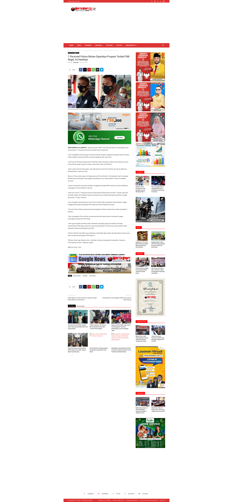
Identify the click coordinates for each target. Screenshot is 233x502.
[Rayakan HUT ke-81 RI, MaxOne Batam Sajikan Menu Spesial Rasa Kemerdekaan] (142, 236)
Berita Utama (76, 50)
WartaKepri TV (131, 45)
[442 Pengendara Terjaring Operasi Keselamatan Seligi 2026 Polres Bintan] (99, 340)
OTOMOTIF (140, 172)
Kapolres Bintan (77, 275)
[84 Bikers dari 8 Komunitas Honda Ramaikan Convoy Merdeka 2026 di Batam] (142, 180)
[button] (163, 45)
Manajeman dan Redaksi (105, 500)
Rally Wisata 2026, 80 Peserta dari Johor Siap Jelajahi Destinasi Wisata (158, 409)
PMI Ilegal (85, 275)
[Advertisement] (132, 9)
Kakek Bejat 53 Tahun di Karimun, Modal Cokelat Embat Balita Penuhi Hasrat (82, 299)
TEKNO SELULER (141, 321)
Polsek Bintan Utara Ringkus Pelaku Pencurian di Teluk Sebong (116, 299)
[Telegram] (101, 70)
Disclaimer (162, 500)
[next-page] (72, 355)
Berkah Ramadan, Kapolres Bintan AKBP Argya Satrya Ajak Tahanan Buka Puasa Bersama (77, 349)
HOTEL (139, 227)
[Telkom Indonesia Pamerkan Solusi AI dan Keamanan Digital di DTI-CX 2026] (158, 330)
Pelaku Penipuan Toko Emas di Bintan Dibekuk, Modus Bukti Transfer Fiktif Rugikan (98, 326)
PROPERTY (140, 253)
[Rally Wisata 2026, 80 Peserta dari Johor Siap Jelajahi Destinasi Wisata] (158, 401)
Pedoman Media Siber (118, 500)
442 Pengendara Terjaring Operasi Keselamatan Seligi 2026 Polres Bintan (99, 349)
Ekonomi (88, 45)
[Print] (97, 70)
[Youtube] (163, 1)
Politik (119, 45)
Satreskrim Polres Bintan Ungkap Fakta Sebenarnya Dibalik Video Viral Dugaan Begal (78, 326)
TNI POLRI (109, 45)
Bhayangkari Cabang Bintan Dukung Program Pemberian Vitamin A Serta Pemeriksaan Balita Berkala (121, 349)
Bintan (77, 52)
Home (71, 45)
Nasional (98, 45)
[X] (85, 70)
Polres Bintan (92, 275)
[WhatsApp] (160, 1)
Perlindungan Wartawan (132, 500)
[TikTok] (157, 1)
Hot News (72, 306)
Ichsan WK (75, 62)
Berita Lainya (80, 306)
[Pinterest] (89, 70)
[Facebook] (151, 1)
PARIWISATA (140, 393)
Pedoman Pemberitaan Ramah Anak (149, 500)
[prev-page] (69, 355)
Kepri (79, 45)
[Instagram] (154, 1)
